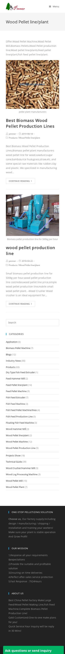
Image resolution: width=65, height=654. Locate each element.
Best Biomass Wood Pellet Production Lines (30, 123)
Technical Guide (14, 461)
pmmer (12, 133)
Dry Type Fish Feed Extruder (20, 372)
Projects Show (13, 455)
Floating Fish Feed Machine (20, 422)
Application (12, 341)
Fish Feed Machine (15, 403)
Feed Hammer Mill (15, 378)
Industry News (13, 360)
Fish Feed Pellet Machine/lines (21, 410)
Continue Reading (19, 181)
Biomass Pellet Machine (18, 348)
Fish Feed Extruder (15, 397)
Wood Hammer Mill (16, 429)
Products (13, 137)
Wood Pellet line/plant (29, 137)
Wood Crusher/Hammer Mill (20, 468)
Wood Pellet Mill (14, 480)
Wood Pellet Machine (17, 441)
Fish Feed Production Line (19, 416)
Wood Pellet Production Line (20, 448)
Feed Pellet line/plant (17, 385)
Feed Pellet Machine (16, 391)
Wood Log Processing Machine (21, 474)
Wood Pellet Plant (15, 487)
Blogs (8, 354)
